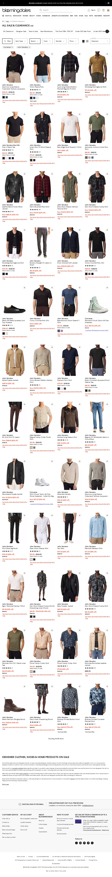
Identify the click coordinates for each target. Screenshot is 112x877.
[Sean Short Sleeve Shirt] (42, 528)
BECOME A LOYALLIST (35, 3)
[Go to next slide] (106, 3)
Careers (41, 828)
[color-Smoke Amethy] (89, 274)
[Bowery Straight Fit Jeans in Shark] (42, 243)
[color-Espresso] (34, 160)
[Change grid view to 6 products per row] (87, 41)
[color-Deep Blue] (7, 274)
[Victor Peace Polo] (42, 67)
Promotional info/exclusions (92, 830)
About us (41, 820)
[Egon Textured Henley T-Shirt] (14, 586)
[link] (14, 93)
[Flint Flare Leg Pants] (14, 528)
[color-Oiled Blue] (7, 97)
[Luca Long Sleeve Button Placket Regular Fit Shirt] (69, 67)
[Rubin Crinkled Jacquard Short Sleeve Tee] (97, 360)
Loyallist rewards (25, 822)
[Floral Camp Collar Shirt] (42, 643)
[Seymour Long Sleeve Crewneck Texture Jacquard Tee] (14, 67)
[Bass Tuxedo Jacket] (69, 586)
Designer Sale (21, 31)
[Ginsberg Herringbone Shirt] (97, 67)
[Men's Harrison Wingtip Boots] (14, 699)
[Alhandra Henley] (69, 474)
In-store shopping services (65, 824)
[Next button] (107, 31)
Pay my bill (23, 830)
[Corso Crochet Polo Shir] (97, 243)
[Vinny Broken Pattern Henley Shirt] (42, 360)
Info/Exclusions (87, 806)
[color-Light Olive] (86, 157)
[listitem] (56, 3)
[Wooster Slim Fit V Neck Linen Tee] (14, 643)
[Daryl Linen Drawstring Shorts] (42, 699)
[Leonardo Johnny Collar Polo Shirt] (97, 127)
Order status (24, 826)
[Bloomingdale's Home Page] (16, 10)
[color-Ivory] (62, 389)
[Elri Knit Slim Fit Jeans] (14, 417)
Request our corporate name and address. (75, 867)
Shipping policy (7, 833)
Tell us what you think (8, 837)
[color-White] (31, 559)
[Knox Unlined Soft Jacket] (69, 243)
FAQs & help (6, 826)
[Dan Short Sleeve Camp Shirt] (97, 187)
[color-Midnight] (13, 158)
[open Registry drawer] (103, 10)
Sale (7, 21)
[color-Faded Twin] (7, 334)
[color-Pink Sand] (89, 157)
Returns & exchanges (8, 830)
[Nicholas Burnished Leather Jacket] (97, 643)
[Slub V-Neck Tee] (14, 127)
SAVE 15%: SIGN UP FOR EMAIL (33, 804)
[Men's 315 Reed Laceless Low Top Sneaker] (14, 300)
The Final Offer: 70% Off (64, 31)
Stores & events (61, 834)
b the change (43, 824)
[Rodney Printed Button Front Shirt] (69, 699)
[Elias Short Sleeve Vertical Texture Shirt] (69, 187)
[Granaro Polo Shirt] (69, 360)
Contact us (5, 822)
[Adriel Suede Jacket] (14, 360)
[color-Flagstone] (34, 448)
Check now (105, 830)
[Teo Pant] (69, 528)
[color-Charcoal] (65, 389)
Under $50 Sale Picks (83, 31)
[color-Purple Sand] (62, 331)
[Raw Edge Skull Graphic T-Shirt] (69, 127)
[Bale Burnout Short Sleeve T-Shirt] (69, 300)
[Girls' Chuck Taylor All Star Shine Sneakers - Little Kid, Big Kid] (42, 474)
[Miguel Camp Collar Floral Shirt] (42, 417)
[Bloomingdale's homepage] (3, 21)
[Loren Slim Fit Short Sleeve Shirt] (42, 127)
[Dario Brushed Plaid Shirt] (42, 187)
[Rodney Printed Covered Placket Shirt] (97, 699)
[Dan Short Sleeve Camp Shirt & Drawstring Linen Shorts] (42, 586)
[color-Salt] (37, 98)
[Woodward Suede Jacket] (14, 474)
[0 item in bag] (108, 10)
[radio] (3, 97)
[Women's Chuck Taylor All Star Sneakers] (97, 300)
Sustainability (43, 832)
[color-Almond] (31, 448)
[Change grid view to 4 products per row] (83, 41)
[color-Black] (4, 97)
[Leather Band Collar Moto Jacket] (14, 187)
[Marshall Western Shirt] (97, 528)
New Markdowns (46, 31)
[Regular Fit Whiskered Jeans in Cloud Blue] (97, 417)
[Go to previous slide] (3, 3)
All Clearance (8, 31)
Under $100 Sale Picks (101, 31)
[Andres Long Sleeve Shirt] (69, 417)
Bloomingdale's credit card (28, 818)
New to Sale (33, 31)
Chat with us (6, 818)
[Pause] (108, 3)
